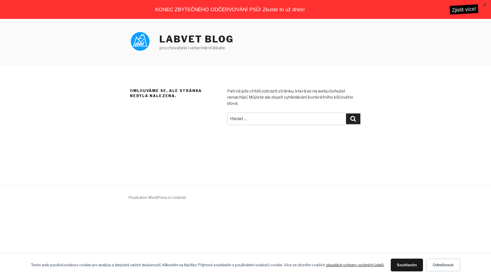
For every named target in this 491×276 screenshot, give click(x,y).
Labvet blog (196, 39)
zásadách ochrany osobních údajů (355, 265)
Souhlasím (407, 265)
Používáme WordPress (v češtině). (157, 197)
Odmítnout (443, 265)
